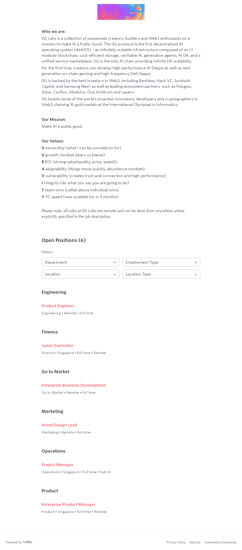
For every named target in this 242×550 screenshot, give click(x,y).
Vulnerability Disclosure (220, 542)
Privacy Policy (176, 542)
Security (195, 542)
